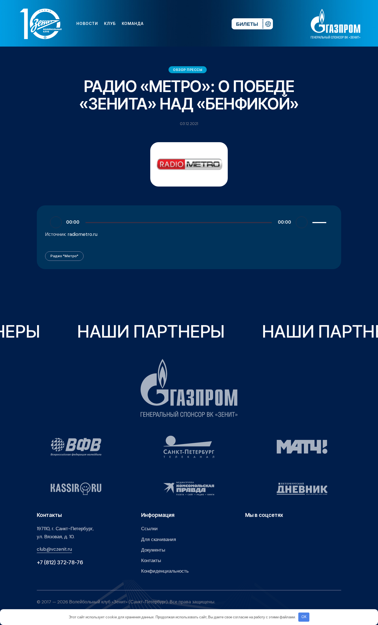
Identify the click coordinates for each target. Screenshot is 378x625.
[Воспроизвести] (56, 222)
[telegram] (194, 23)
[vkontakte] (167, 23)
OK (304, 616)
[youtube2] (176, 23)
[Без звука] (301, 222)
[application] (189, 222)
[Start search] (211, 23)
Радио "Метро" (64, 256)
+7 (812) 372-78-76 (60, 562)
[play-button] (185, 23)
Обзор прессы (187, 70)
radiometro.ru (82, 234)
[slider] (320, 221)
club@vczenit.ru (54, 549)
